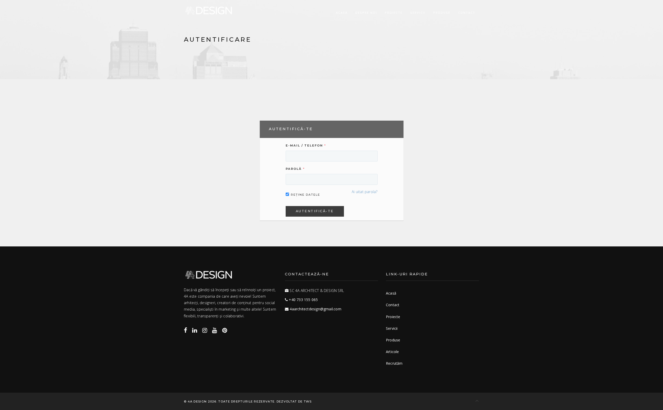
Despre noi (366, 12)
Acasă (342, 12)
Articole (392, 351)
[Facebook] (185, 330)
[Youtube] (214, 330)
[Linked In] (194, 330)
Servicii (418, 12)
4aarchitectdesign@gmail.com (315, 308)
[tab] (331, 129)
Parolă (294, 169)
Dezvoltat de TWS (294, 401)
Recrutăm (394, 363)
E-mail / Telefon (304, 145)
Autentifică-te (315, 211)
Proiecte (393, 12)
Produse (441, 12)
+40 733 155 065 (303, 299)
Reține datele (305, 194)
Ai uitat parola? (364, 191)
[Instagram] (204, 330)
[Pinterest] (224, 330)
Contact (466, 12)
